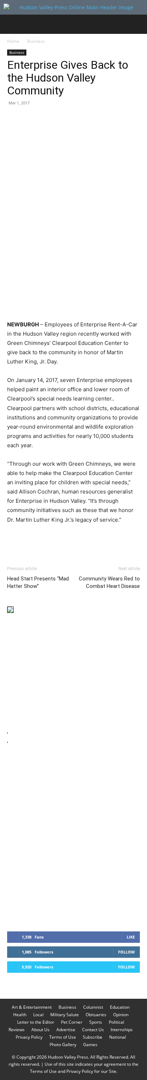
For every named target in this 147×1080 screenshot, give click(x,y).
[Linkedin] (80, 119)
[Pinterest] (47, 119)
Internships (122, 1030)
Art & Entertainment (32, 1007)
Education (120, 1007)
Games (90, 1045)
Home (13, 41)
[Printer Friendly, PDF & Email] (105, 539)
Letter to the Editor (35, 1022)
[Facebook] (14, 119)
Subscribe (92, 1037)
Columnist (93, 1007)
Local (38, 1015)
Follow (126, 952)
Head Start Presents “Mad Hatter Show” (38, 582)
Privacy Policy (29, 1037)
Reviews (17, 1030)
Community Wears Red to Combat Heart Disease (109, 582)
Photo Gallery (63, 1045)
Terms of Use (62, 1037)
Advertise (65, 1030)
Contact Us (93, 1030)
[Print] (96, 119)
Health (19, 1015)
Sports (95, 1022)
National (117, 1037)
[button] (12, 24)
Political (116, 1022)
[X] (31, 119)
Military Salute (64, 1015)
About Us (40, 1030)
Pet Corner (71, 1022)
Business (36, 41)
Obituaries (96, 1015)
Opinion (120, 1015)
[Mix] (113, 119)
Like (131, 937)
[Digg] (129, 119)
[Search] (137, 24)
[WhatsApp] (63, 119)
